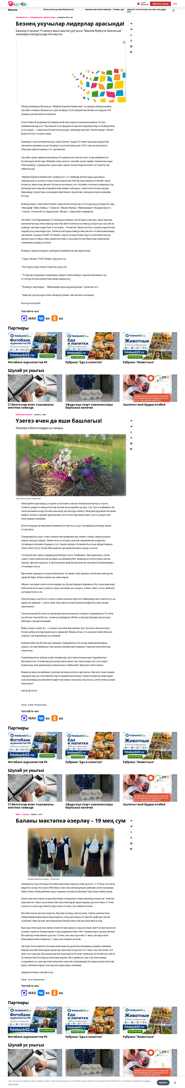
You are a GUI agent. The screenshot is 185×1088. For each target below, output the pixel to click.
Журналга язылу (160, 3)
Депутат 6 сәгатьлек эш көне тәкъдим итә (146, 10)
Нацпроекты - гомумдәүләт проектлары (36, 17)
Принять (163, 1082)
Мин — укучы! (22, 814)
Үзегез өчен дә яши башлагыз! (58, 9)
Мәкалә (12, 9)
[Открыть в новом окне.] (28, 318)
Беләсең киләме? (24, 414)
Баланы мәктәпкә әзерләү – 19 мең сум (104, 9)
